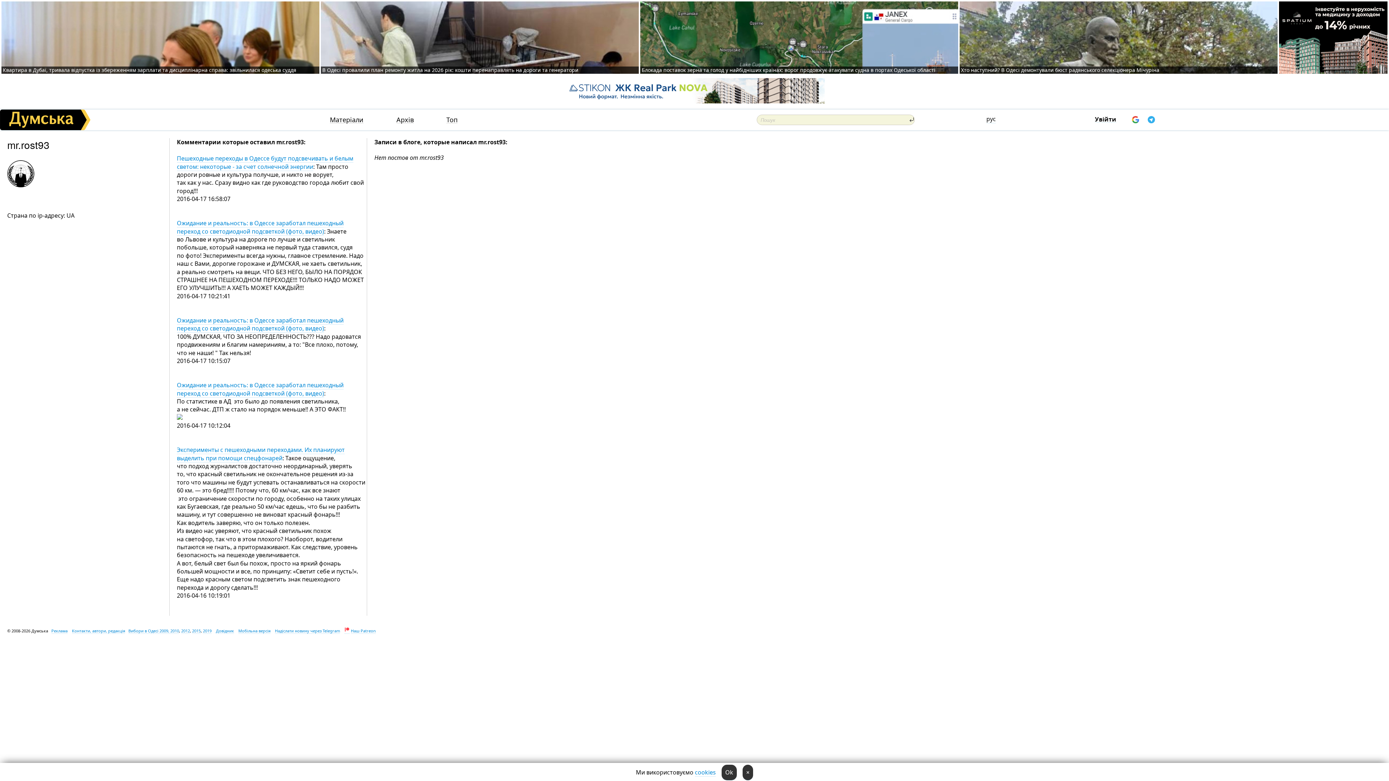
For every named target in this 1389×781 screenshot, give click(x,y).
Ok (729, 772)
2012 (185, 630)
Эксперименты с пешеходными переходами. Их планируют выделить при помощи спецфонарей (261, 454)
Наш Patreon (363, 630)
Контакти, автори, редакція (98, 630)
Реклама (59, 630)
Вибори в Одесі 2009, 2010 (153, 630)
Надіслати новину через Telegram (307, 630)
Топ (452, 119)
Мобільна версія (254, 630)
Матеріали (347, 119)
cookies (705, 772)
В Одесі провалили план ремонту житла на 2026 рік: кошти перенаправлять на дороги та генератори (450, 70)
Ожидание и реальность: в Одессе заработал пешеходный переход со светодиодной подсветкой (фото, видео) (260, 227)
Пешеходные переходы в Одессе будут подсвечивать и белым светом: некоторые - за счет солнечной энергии (265, 162)
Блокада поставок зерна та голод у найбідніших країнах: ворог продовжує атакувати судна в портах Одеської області (788, 70)
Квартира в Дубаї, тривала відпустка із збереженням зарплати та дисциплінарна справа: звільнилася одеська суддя (149, 70)
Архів (405, 119)
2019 (207, 630)
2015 (196, 630)
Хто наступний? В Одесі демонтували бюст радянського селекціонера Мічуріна (1060, 70)
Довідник (225, 630)
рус (991, 119)
